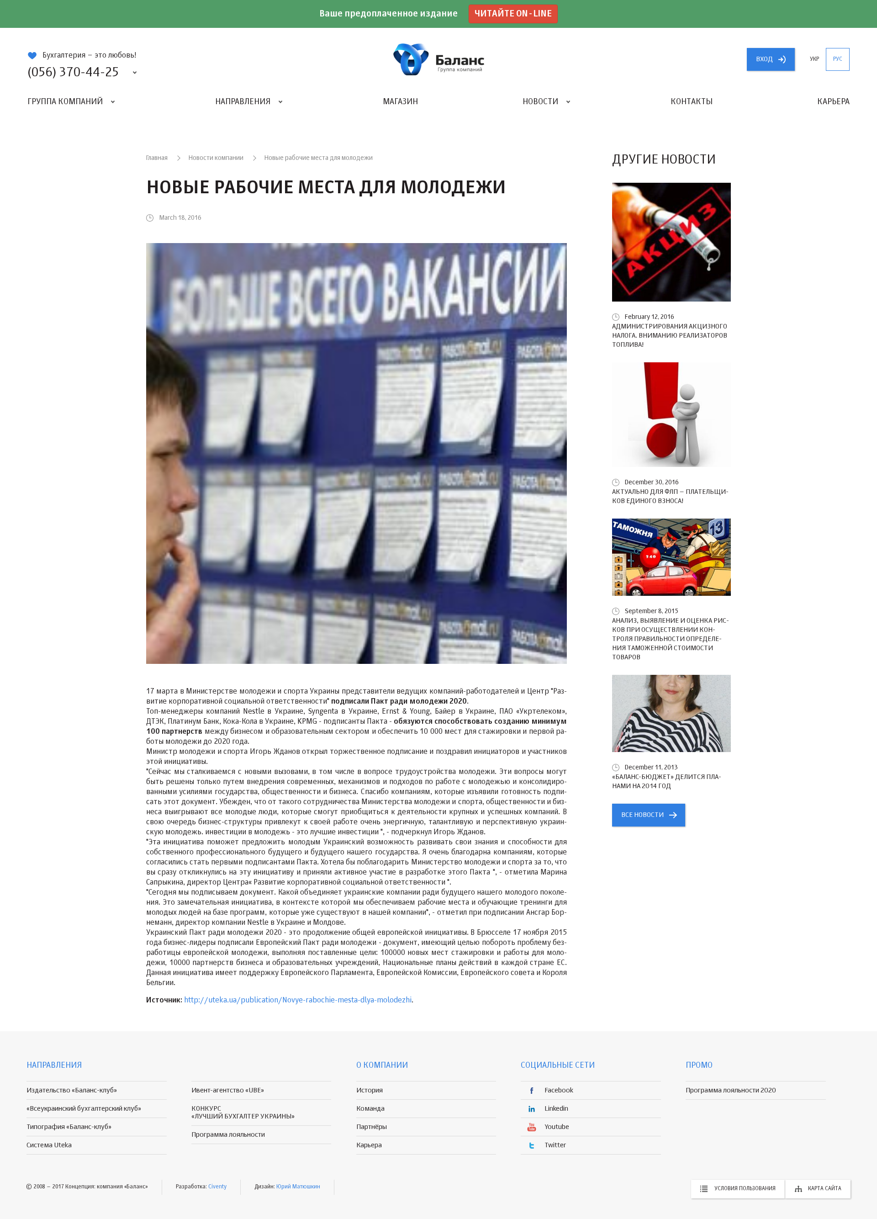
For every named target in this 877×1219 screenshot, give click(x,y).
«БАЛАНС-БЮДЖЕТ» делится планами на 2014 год (666, 782)
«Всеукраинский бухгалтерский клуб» (83, 1108)
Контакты (692, 102)
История (369, 1090)
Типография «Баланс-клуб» (68, 1127)
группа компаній (438, 59)
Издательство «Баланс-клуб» (71, 1090)
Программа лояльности (228, 1134)
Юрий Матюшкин (298, 1187)
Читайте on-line (513, 14)
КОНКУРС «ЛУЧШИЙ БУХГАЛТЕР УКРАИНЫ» (243, 1112)
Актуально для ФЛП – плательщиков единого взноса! (670, 496)
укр (814, 59)
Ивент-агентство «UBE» (227, 1090)
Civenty (217, 1187)
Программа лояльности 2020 (731, 1090)
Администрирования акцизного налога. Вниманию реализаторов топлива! (669, 335)
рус (837, 59)
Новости (540, 102)
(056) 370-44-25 (73, 72)
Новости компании (216, 158)
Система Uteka (49, 1145)
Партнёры (371, 1127)
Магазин (400, 102)
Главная (157, 158)
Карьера (833, 102)
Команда (370, 1108)
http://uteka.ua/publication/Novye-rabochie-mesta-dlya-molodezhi (298, 1000)
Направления (242, 102)
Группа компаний (65, 102)
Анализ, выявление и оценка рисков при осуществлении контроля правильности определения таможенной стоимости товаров (670, 639)
